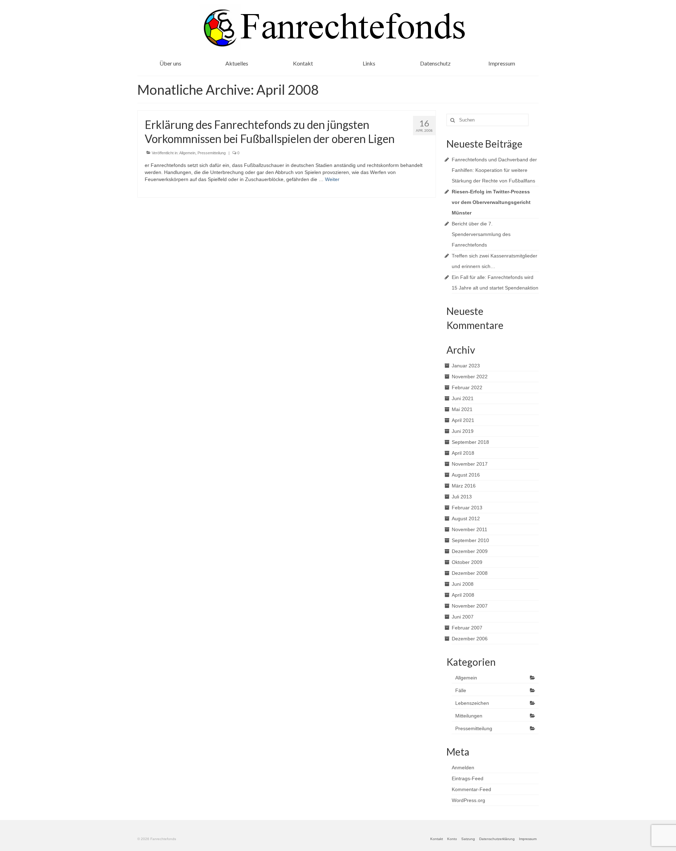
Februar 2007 (467, 628)
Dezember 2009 (470, 551)
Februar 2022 (467, 387)
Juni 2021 (463, 398)
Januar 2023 (466, 365)
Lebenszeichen (472, 703)
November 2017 (470, 464)
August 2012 (466, 518)
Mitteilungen (468, 716)
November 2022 (470, 376)
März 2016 (464, 486)
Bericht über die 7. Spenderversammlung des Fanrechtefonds (481, 234)
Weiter (332, 179)
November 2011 (469, 529)
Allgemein (187, 153)
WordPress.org (468, 800)
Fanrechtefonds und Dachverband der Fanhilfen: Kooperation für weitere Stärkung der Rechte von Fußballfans (494, 170)
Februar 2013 (467, 507)
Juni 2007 (463, 617)
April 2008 (463, 595)
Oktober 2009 (467, 562)
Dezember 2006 (470, 638)
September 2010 (470, 540)
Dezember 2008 (470, 573)
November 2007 (470, 606)
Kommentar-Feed (471, 789)
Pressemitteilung (212, 153)
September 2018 (470, 442)
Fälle (460, 690)
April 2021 (463, 420)
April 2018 (463, 453)
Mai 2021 (462, 409)
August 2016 (466, 475)
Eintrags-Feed (467, 778)
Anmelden (463, 767)
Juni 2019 (463, 431)
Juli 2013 (462, 496)
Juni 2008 (463, 584)
